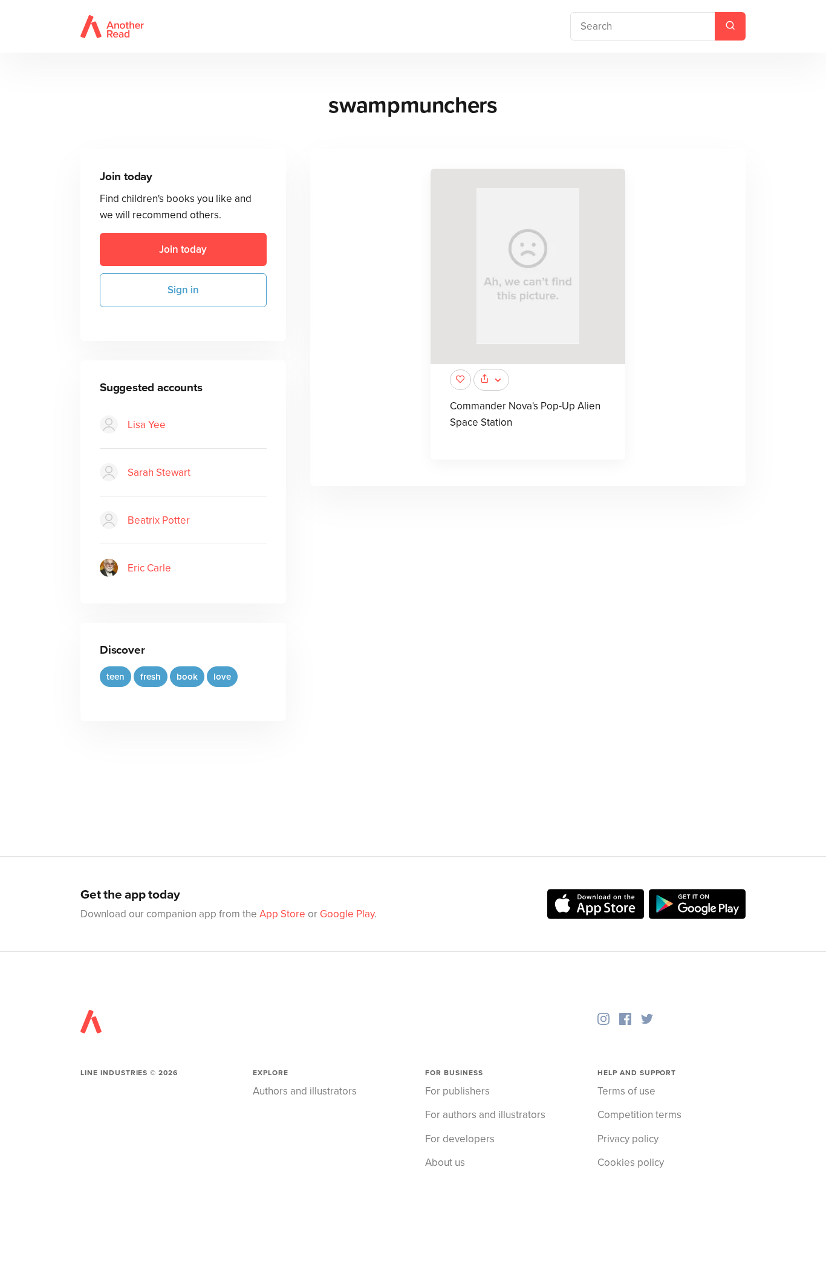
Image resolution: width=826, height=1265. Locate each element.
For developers (460, 1139)
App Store (282, 914)
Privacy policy (628, 1139)
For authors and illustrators (485, 1114)
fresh (150, 676)
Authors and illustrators (305, 1091)
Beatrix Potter (159, 520)
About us (445, 1162)
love (222, 676)
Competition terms (639, 1114)
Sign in (183, 290)
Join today (183, 249)
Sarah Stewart (159, 472)
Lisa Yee (147, 424)
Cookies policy (630, 1162)
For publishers (457, 1091)
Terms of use (626, 1091)
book (187, 676)
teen (115, 676)
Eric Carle (149, 568)
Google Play (347, 914)
